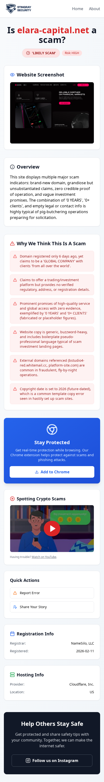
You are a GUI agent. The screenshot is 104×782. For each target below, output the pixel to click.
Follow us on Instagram (55, 760)
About (94, 8)
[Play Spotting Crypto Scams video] (52, 528)
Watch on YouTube (44, 557)
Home (77, 8)
